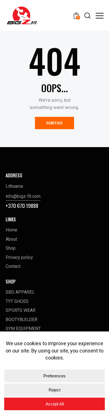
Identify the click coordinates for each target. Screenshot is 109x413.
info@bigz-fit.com (23, 196)
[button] (99, 15)
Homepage (54, 122)
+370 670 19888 (22, 205)
